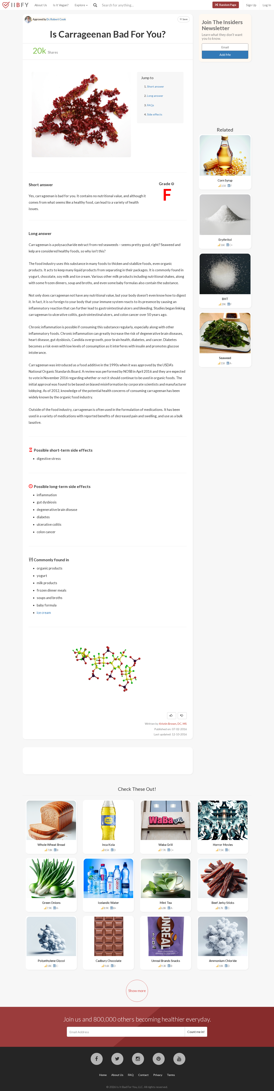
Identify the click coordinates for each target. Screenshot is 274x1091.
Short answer (155, 86)
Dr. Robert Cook (56, 19)
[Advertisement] (102, 760)
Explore (80, 5)
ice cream (44, 612)
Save (185, 19)
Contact (143, 1075)
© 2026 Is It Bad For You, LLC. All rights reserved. (137, 1087)
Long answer (155, 95)
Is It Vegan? (61, 5)
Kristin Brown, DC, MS (173, 723)
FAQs (150, 105)
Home (103, 1075)
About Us (41, 5)
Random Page (227, 4)
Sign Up (251, 5)
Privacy (157, 1075)
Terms (171, 1075)
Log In (267, 5)
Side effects (154, 114)
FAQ (131, 1075)
